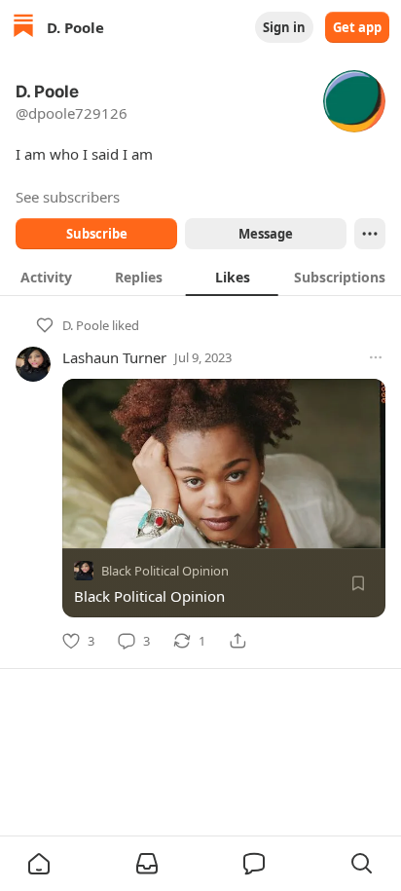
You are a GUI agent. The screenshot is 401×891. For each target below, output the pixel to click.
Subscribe (97, 233)
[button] (39, 863)
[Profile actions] (369, 233)
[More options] (375, 357)
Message (265, 233)
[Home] (23, 28)
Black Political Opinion (165, 570)
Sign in (284, 27)
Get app (357, 27)
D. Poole (85, 325)
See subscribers (68, 196)
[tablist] (200, 276)
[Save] (358, 583)
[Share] (237, 640)
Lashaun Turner (114, 357)
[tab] (46, 276)
